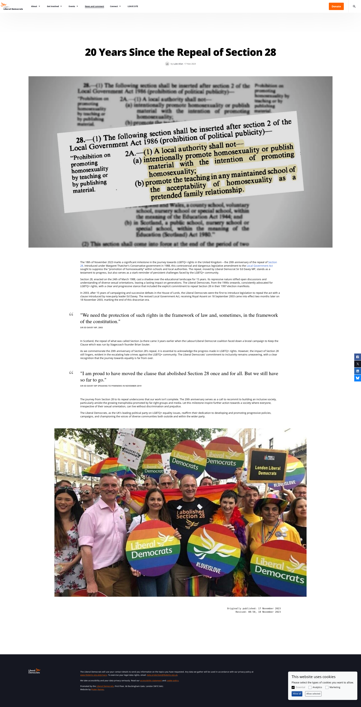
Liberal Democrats (105, 686)
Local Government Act (260, 265)
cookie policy (173, 680)
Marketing (335, 687)
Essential (300, 687)
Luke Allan (178, 63)
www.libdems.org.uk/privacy (93, 675)
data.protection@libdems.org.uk (162, 675)
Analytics (317, 687)
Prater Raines (97, 689)
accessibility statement (151, 680)
